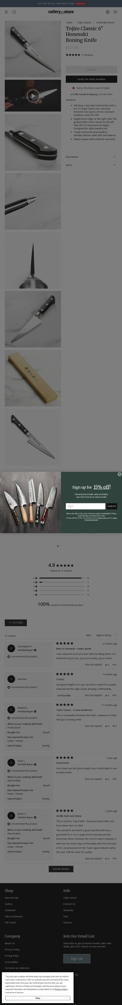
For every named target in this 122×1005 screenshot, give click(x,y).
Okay (37, 998)
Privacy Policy (61, 989)
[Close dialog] (119, 474)
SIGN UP (112, 506)
